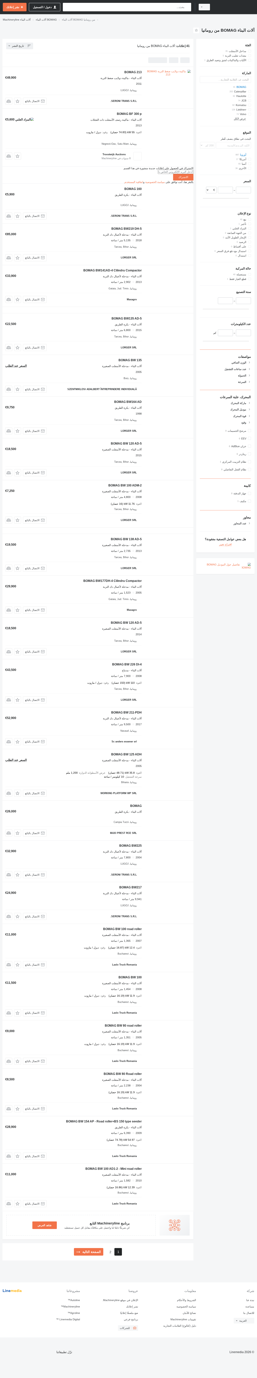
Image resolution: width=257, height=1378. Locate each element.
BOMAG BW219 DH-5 (126, 228)
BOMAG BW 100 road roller (122, 929)
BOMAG (136, 805)
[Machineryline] (234, 7)
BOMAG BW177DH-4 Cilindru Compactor (112, 580)
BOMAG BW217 (130, 887)
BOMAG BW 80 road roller (123, 1025)
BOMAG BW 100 (130, 977)
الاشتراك (183, 177)
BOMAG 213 (133, 72)
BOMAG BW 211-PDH (126, 712)
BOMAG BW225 (130, 845)
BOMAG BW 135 (130, 360)
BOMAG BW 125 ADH (126, 754)
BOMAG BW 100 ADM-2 (125, 485)
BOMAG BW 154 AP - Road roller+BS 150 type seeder (104, 1121)
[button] (17, 101)
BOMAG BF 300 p (129, 113)
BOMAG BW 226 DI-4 (127, 664)
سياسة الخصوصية (155, 182)
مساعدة (250, 1306)
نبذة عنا (250, 1300)
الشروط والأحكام (186, 1300)
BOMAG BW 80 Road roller (123, 1073)
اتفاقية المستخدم (134, 182)
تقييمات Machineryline (183, 1319)
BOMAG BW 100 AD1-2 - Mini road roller (113, 1168)
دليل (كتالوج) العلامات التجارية (179, 1325)
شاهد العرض (45, 1225)
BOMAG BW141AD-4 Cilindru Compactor (112, 270)
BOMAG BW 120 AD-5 (126, 443)
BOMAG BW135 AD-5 (127, 318)
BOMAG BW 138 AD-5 (126, 539)
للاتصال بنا (248, 1312)
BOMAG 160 (133, 188)
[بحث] (187, 7)
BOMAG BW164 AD (128, 401)
